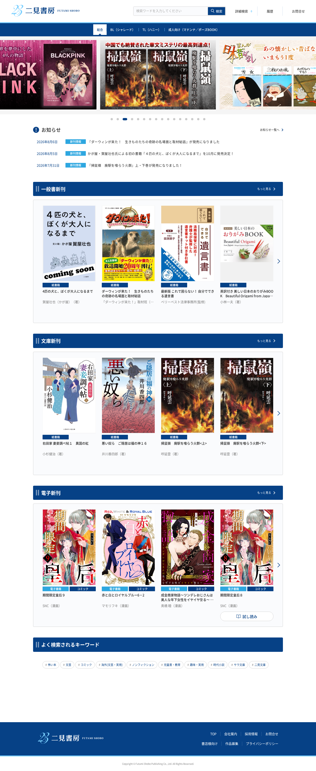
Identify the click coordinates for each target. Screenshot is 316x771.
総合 (100, 29)
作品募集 (231, 744)
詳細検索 (241, 11)
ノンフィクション (143, 665)
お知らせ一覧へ (269, 130)
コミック (86, 665)
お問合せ (298, 11)
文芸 (68, 665)
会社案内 (230, 734)
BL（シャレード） (122, 29)
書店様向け (209, 744)
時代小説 (218, 665)
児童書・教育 (172, 665)
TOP (213, 734)
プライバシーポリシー (262, 744)
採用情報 (251, 734)
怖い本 (52, 665)
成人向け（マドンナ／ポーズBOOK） (193, 29)
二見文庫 (260, 665)
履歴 (270, 11)
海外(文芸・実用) (112, 665)
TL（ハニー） (152, 29)
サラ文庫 (239, 665)
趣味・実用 (197, 665)
